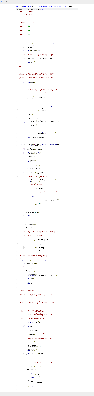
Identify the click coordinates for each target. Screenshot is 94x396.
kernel (25, 6)
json (92, 394)
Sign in (91, 2)
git (28, 6)
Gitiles (7, 394)
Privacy (11, 394)
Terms (14, 394)
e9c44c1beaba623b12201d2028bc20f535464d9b (50, 6)
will (31, 6)
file (42, 9)
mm (66, 6)
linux (17, 6)
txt (88, 394)
